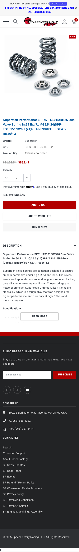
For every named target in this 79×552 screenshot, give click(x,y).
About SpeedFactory (15, 459)
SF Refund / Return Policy (18, 482)
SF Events (9, 476)
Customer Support (14, 453)
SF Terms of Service (15, 505)
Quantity (7, 170)
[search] (15, 21)
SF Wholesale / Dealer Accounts (22, 488)
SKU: (6, 146)
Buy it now (39, 227)
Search (7, 447)
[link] (7, 390)
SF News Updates (14, 465)
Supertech (31, 140)
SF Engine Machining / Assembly (23, 511)
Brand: (7, 140)
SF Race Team (12, 470)
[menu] (6, 21)
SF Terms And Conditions (18, 499)
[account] (64, 21)
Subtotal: (8, 194)
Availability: (10, 153)
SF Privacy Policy (13, 494)
